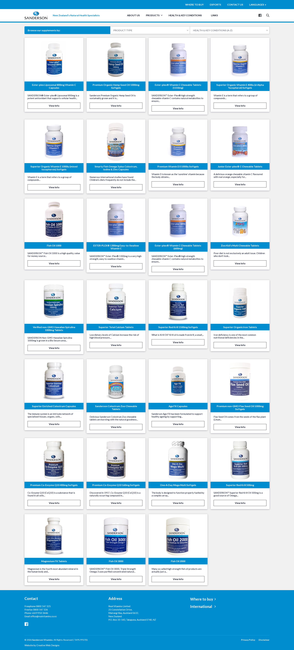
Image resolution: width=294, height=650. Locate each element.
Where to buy (194, 4)
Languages (257, 4)
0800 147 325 (43, 606)
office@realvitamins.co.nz (43, 616)
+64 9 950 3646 (40, 613)
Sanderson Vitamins (42, 640)
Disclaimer (264, 640)
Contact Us (235, 4)
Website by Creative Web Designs (41, 645)
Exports (215, 4)
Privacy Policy (248, 640)
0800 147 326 (40, 609)
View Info (54, 105)
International (201, 606)
